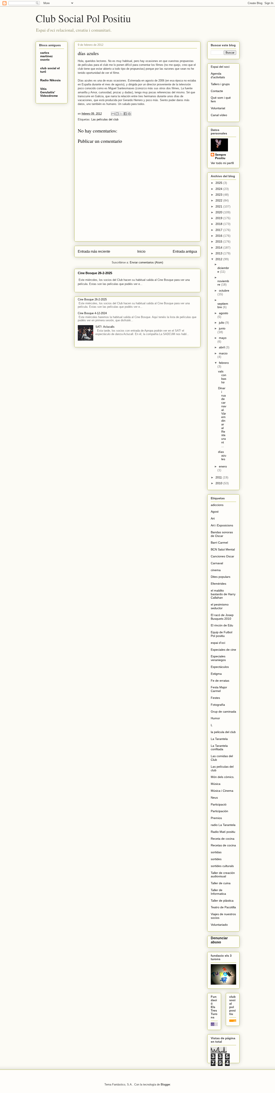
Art (213, 518)
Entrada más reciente (94, 251)
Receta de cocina (222, 838)
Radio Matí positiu (223, 831)
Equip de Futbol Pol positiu (221, 634)
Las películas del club (104, 119)
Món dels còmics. (222, 777)
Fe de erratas (220, 680)
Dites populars (220, 576)
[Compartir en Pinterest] (129, 114)
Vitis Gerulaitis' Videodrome (49, 92)
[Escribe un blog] (117, 114)
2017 (219, 230)
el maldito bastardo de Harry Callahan (223, 594)
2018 (219, 224)
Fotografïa (218, 704)
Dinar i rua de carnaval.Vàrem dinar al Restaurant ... (222, 417)
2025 (219, 182)
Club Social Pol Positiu (83, 18)
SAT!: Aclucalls (105, 326)
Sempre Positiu (220, 156)
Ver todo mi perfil (222, 163)
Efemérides (218, 583)
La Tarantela (219, 739)
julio (222, 322)
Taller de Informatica (218, 891)
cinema (216, 570)
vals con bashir (222, 377)
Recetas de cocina (223, 845)
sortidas (216, 852)
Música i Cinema (222, 790)
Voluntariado (219, 924)
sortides (216, 859)
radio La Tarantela (223, 825)
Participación (219, 811)
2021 (219, 206)
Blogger (165, 1084)
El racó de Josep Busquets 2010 (222, 616)
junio (222, 328)
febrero (224, 362)
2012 (219, 259)
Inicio (141, 251)
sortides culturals (222, 866)
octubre (224, 290)
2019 (219, 218)
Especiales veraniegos (218, 658)
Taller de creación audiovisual (223, 874)
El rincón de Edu (222, 625)
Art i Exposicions (222, 525)
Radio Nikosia (50, 80)
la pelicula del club (223, 732)
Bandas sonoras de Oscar (222, 534)
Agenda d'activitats (218, 75)
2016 (219, 235)
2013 (219, 253)
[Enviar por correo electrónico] (113, 114)
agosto (223, 313)
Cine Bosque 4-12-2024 (92, 313)
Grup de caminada (223, 711)
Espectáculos (220, 667)
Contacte (217, 91)
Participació (218, 804)
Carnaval (217, 563)
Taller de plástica (222, 900)
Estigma (216, 673)
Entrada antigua (185, 251)
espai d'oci (218, 642)
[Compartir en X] (121, 114)
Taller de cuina (221, 883)
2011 (219, 477)
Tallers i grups (220, 84)
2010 (219, 483)
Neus (214, 797)
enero (223, 466)
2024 (219, 189)
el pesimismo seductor (220, 606)
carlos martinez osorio (46, 56)
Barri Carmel (219, 542)
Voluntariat (218, 108)
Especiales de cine (223, 649)
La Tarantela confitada (219, 747)
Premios (216, 818)
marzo (223, 353)
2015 (219, 241)
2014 (219, 247)
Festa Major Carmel (219, 689)
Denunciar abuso (219, 940)
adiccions (217, 505)
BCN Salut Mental (223, 549)
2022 (219, 200)
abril (222, 347)
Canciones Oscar (222, 556)
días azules (222, 455)
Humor (215, 718)
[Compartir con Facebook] (125, 114)
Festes (215, 697)
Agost (214, 511)
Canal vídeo (219, 115)
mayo (222, 338)
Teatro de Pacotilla (223, 907)
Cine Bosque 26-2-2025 (95, 273)
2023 (219, 194)
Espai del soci (220, 66)
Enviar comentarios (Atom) (146, 262)
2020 (219, 212)
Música (215, 784)
